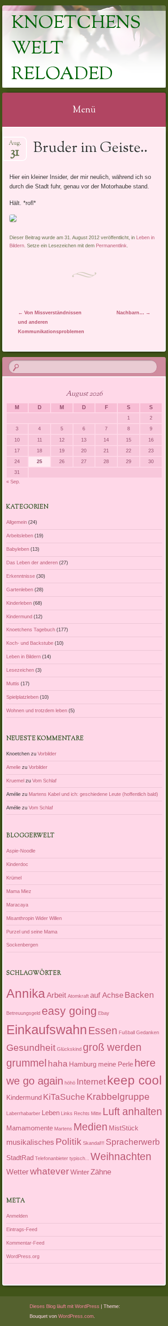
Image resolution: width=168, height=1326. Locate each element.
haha (58, 1063)
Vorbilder (47, 753)
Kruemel (15, 780)
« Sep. (13, 481)
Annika (25, 993)
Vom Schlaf (44, 780)
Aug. (15, 145)
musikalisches (30, 1142)
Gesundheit (31, 1047)
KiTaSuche (64, 1097)
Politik (69, 1141)
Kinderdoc (17, 864)
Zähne (100, 1171)
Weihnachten (120, 1156)
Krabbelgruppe (118, 1096)
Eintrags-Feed (21, 1229)
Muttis (12, 683)
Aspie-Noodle (20, 850)
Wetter (17, 1171)
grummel (26, 1063)
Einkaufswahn (46, 1029)
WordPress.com (76, 1316)
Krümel (14, 877)
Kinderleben (19, 603)
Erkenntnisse (20, 576)
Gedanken (147, 1032)
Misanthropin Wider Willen (34, 918)
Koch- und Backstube (29, 643)
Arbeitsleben (19, 535)
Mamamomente (29, 1128)
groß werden (112, 1047)
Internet (91, 1081)
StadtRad (20, 1157)
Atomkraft (78, 996)
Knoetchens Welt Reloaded (76, 49)
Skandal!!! (93, 1143)
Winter (79, 1172)
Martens (63, 1128)
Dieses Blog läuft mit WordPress (64, 1306)
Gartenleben (19, 589)
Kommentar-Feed (25, 1243)
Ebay (103, 1013)
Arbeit (56, 995)
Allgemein (16, 522)
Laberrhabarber (23, 1113)
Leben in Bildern (23, 656)
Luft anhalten (132, 1111)
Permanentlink (111, 245)
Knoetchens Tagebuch (30, 629)
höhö (70, 1082)
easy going (69, 1011)
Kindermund (19, 616)
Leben (51, 1112)
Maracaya (17, 904)
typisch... (79, 1158)
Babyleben (17, 549)
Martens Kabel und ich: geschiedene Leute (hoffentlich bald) (93, 794)
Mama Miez (18, 891)
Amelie (13, 767)
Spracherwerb (133, 1142)
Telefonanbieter (51, 1158)
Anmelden (17, 1216)
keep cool (134, 1080)
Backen (139, 995)
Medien (90, 1127)
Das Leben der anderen (32, 562)
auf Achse (106, 995)
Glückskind (69, 1049)
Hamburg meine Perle (101, 1064)
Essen (102, 1030)
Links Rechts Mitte (81, 1113)
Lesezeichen (20, 670)
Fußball (127, 1032)
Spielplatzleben (22, 697)
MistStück (123, 1128)
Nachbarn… (133, 312)
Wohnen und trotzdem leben (36, 710)
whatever (49, 1171)
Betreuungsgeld (23, 1013)
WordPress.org (22, 1256)
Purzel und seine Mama (31, 931)
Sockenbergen (22, 944)
